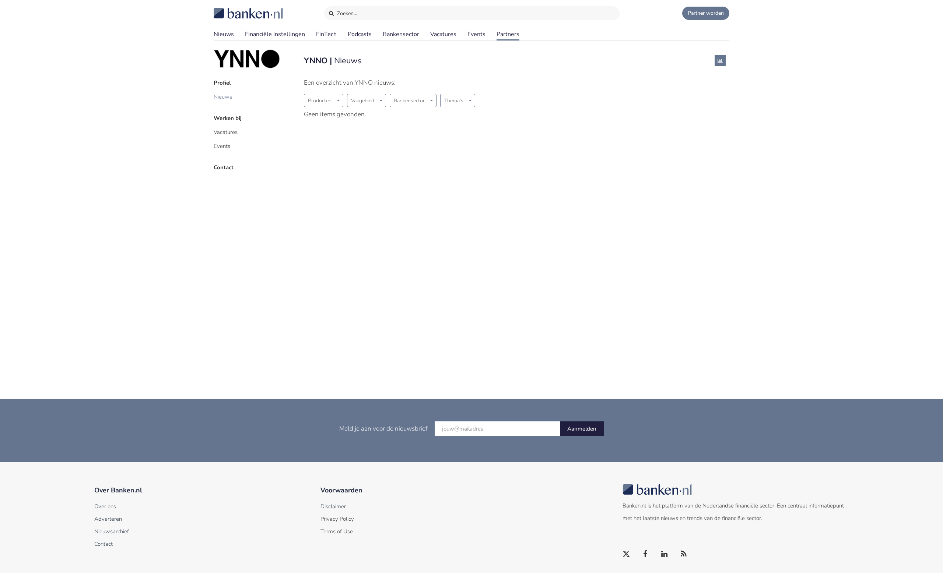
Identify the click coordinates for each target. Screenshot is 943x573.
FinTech (326, 34)
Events (476, 34)
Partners (508, 34)
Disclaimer (333, 506)
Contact (224, 167)
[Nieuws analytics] (720, 60)
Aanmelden (581, 428)
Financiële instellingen (275, 34)
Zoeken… (346, 13)
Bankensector (401, 34)
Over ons (105, 506)
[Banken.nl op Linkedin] (665, 554)
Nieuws (224, 34)
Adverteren (108, 519)
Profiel (222, 82)
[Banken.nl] (230, 8)
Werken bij (228, 118)
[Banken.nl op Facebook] (646, 554)
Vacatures (443, 34)
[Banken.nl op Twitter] (627, 554)
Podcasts (360, 34)
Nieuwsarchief (111, 531)
